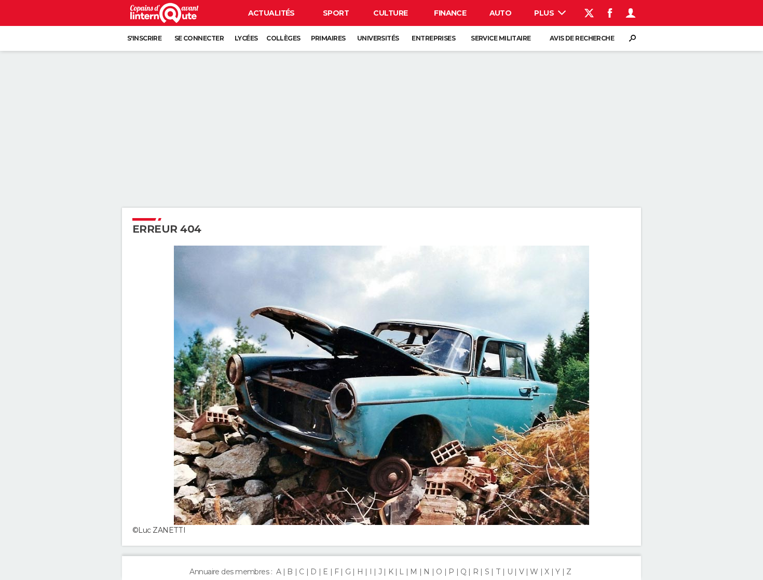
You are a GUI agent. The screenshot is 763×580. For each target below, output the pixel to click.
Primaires (328, 38)
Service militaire (500, 38)
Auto (500, 13)
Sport (336, 13)
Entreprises (433, 38)
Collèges (283, 38)
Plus (544, 13)
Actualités (271, 13)
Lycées (246, 38)
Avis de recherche (582, 38)
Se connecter (199, 38)
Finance (450, 13)
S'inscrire (144, 38)
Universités (378, 38)
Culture (390, 13)
